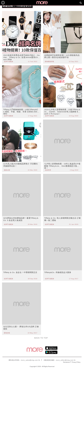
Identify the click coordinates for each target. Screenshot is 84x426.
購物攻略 (7, 333)
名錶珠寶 (48, 170)
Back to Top (41, 338)
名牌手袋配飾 (8, 61)
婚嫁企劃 (7, 170)
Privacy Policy (76, 362)
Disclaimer (66, 362)
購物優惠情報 (49, 61)
